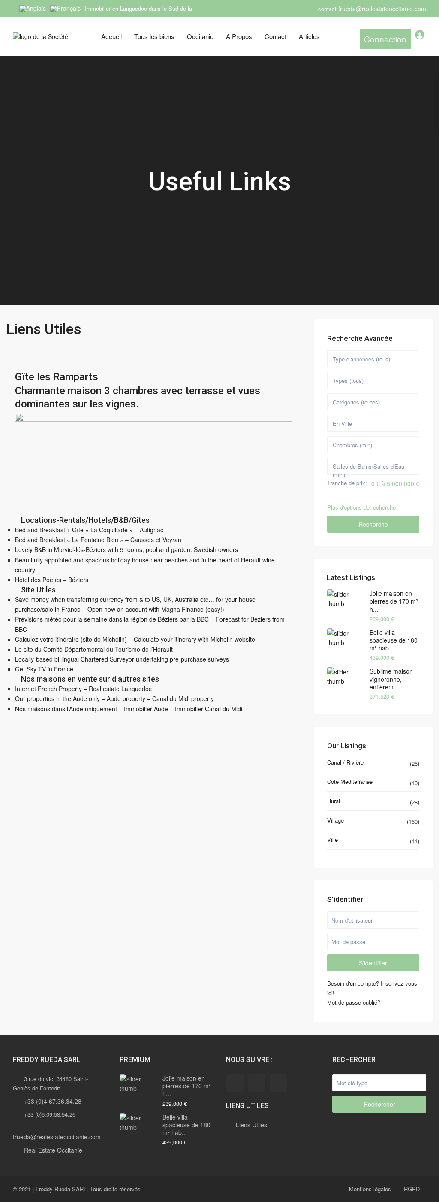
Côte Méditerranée (350, 781)
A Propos (239, 36)
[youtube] (278, 1083)
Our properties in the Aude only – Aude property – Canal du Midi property (114, 698)
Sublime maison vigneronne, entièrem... (391, 679)
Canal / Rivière (345, 762)
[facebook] (235, 1083)
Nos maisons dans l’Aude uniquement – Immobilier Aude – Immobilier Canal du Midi (128, 708)
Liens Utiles (251, 1124)
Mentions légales (370, 1189)
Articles (309, 36)
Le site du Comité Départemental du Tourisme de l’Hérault (94, 649)
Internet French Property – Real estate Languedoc (83, 688)
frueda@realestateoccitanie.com (57, 1136)
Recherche (373, 524)
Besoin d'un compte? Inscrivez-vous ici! (372, 988)
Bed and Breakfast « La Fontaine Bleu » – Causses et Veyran (98, 539)
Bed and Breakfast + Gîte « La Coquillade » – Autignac (89, 529)
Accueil (111, 36)
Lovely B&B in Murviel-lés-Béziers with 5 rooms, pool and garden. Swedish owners (126, 549)
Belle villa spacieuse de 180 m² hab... (394, 640)
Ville (332, 839)
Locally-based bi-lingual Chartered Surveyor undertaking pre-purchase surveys (122, 659)
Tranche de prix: (347, 483)
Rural (333, 801)
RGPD (412, 1189)
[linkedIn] (256, 1083)
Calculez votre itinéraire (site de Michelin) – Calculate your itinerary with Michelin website (135, 639)
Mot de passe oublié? (353, 1002)
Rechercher (379, 1104)
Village (335, 820)
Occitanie (200, 36)
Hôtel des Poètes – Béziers (51, 579)
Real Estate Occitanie (53, 1150)
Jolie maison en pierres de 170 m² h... (394, 601)
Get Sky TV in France (44, 669)
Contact (275, 36)
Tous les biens (154, 36)
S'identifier (373, 963)
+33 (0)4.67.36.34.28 (52, 1101)
